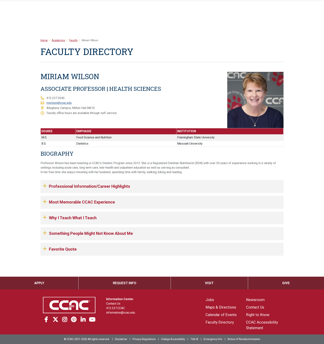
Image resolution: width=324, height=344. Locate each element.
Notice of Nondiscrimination (244, 339)
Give (286, 283)
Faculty (73, 40)
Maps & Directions (221, 307)
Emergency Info (213, 339)
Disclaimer (121, 339)
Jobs (210, 299)
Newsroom (255, 299)
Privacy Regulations (144, 339)
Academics (58, 40)
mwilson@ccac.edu (59, 103)
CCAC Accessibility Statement (262, 325)
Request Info (124, 283)
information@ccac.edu (120, 312)
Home (44, 40)
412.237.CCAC (115, 308)
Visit (209, 283)
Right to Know (257, 314)
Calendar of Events (221, 314)
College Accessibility (173, 339)
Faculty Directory (220, 322)
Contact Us (113, 303)
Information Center (120, 299)
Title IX (194, 339)
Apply (39, 283)
